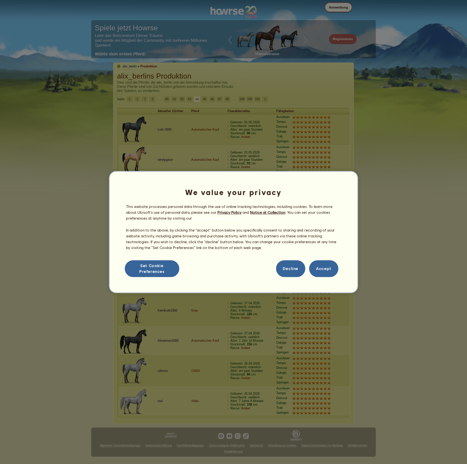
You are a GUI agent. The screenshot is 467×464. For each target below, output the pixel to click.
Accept (324, 268)
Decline (290, 268)
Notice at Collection (267, 212)
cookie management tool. (215, 218)
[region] (233, 232)
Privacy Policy (229, 212)
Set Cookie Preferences (152, 268)
